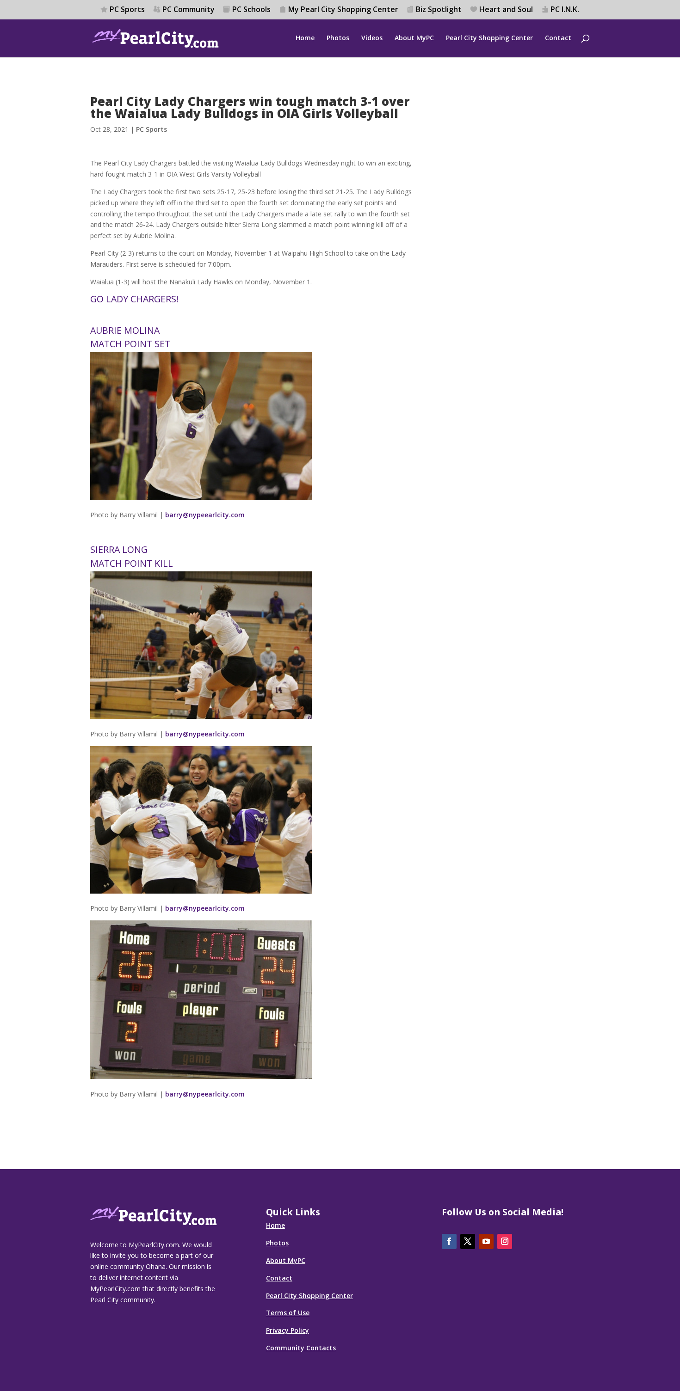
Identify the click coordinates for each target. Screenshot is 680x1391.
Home (305, 38)
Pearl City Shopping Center (489, 38)
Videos (372, 38)
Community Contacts (301, 1347)
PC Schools (251, 10)
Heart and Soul (506, 10)
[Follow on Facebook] (449, 1241)
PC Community (188, 10)
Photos (338, 38)
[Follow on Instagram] (504, 1241)
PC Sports (127, 10)
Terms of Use (287, 1312)
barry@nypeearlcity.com (205, 514)
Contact (558, 38)
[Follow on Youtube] (486, 1241)
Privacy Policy (287, 1330)
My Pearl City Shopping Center (343, 10)
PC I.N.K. (564, 10)
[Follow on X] (467, 1241)
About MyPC (414, 38)
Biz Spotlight (439, 10)
